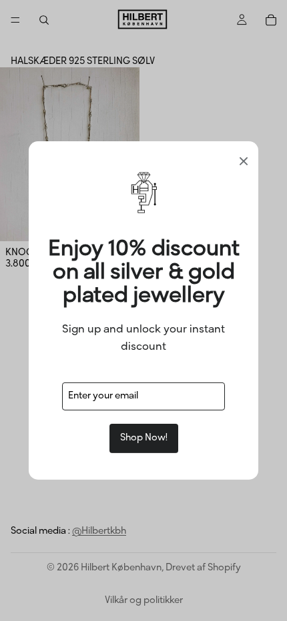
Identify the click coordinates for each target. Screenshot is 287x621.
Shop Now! (144, 438)
